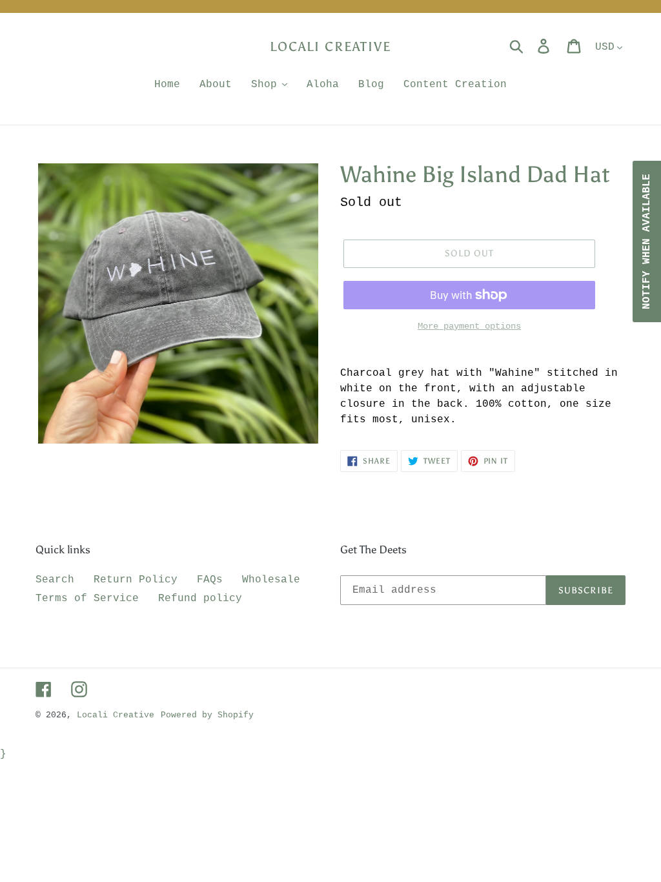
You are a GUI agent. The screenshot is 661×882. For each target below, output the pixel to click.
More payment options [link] (469, 326)
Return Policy (136, 580)
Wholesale (271, 580)
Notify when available (647, 241)
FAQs (210, 580)
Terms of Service (87, 598)
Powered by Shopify (207, 715)
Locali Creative (330, 46)
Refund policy (200, 598)
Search (55, 580)
